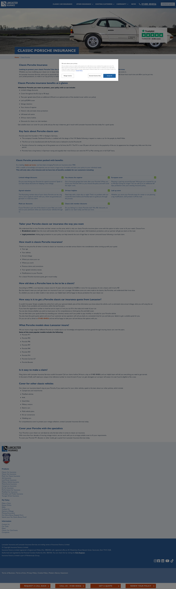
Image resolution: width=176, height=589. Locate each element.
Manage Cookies (68, 75)
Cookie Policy (79, 70)
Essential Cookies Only (95, 75)
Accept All (109, 75)
